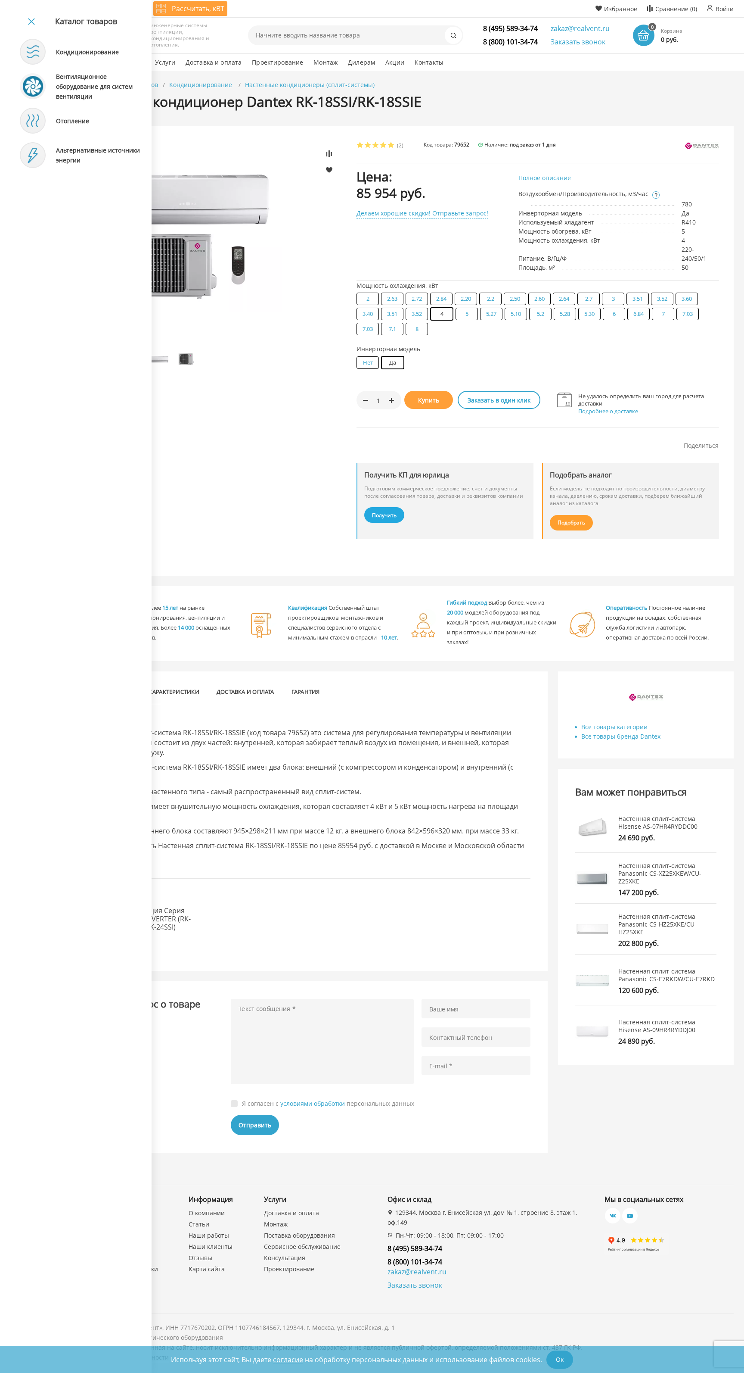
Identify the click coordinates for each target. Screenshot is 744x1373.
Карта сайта (207, 1269)
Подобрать (571, 522)
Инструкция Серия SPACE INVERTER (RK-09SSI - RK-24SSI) (157, 919)
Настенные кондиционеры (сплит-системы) (310, 85)
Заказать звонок (578, 42)
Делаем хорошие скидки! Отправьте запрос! (422, 213)
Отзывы (200, 1258)
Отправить (255, 1125)
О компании (207, 1213)
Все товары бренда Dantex (620, 736)
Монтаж (276, 1224)
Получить (384, 515)
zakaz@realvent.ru (580, 28)
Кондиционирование (201, 85)
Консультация (284, 1258)
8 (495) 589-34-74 (510, 28)
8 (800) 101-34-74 (510, 42)
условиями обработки (312, 1103)
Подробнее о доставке (608, 411)
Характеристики (174, 692)
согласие (288, 1359)
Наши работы (209, 1235)
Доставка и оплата (245, 692)
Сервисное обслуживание (302, 1246)
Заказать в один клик (499, 400)
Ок (560, 1359)
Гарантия (305, 692)
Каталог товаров (86, 21)
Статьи (199, 1224)
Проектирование (289, 1269)
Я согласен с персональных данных (328, 1104)
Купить (428, 400)
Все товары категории (614, 727)
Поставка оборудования (299, 1235)
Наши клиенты (210, 1246)
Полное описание (544, 178)
